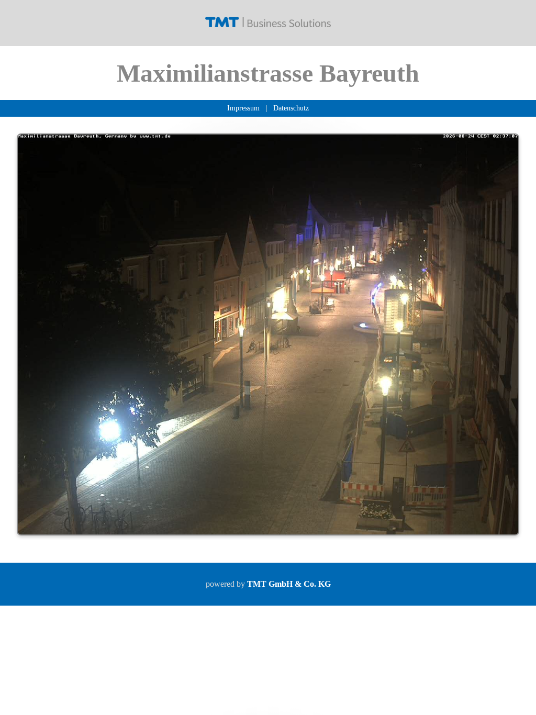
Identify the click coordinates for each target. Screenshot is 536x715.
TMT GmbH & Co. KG (289, 583)
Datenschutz (291, 108)
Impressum (243, 108)
